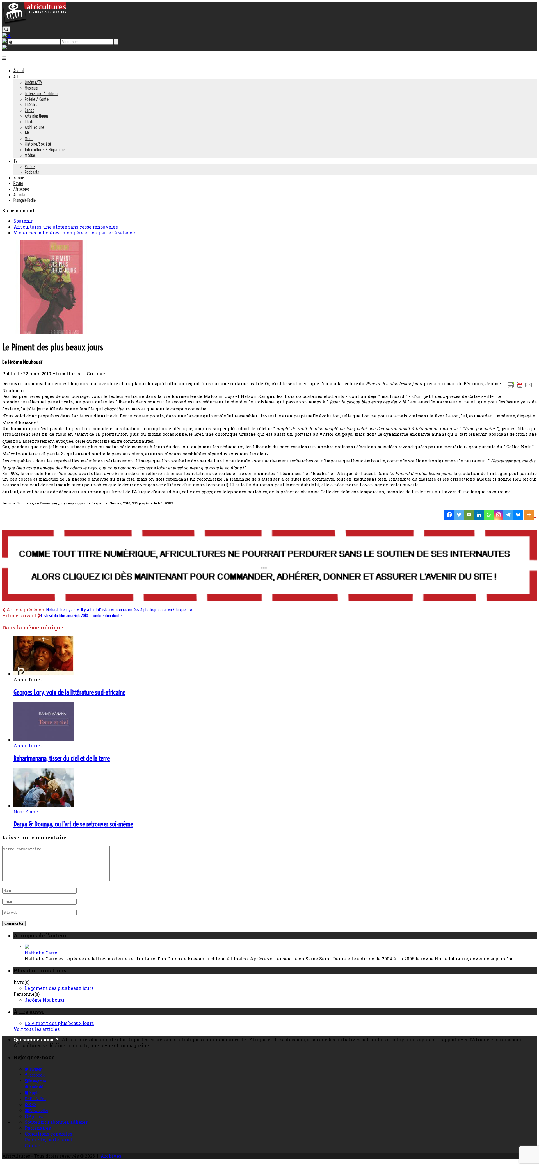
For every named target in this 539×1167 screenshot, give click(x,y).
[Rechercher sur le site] (6, 29)
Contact (33, 1145)
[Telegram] (508, 515)
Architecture (34, 127)
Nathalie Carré (41, 953)
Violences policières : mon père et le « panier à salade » (74, 233)
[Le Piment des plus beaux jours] (51, 332)
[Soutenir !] (269, 566)
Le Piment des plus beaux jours (59, 1023)
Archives (111, 1156)
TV (15, 161)
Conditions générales (48, 1134)
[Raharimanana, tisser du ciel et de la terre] (43, 740)
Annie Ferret (27, 745)
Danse (29, 110)
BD (27, 133)
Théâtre (31, 105)
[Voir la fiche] (27, 947)
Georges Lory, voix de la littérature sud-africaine (69, 692)
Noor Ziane (25, 811)
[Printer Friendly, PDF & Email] (520, 387)
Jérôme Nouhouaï (45, 1000)
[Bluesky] (518, 515)
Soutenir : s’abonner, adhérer (56, 1122)
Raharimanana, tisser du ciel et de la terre (61, 758)
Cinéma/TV (33, 82)
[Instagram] (498, 515)
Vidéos (30, 166)
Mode (29, 138)
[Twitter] (459, 515)
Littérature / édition (41, 93)
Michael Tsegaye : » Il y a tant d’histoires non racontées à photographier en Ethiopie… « (120, 610)
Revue (18, 183)
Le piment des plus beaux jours (59, 988)
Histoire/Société (38, 144)
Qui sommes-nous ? (35, 1039)
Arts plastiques (37, 116)
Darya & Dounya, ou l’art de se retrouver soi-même (73, 824)
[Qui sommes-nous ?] (4, 48)
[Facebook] (449, 515)
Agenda (19, 194)
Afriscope (21, 189)
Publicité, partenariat (49, 1140)
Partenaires (38, 1128)
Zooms (19, 178)
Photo (30, 121)
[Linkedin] (479, 515)
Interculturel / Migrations (45, 149)
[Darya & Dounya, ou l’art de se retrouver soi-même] (43, 806)
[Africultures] (34, 23)
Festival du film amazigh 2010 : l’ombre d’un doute (81, 615)
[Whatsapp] (489, 515)
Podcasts (32, 172)
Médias (30, 155)
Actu (16, 76)
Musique (31, 88)
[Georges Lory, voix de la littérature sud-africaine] (43, 674)
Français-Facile (24, 200)
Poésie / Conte (37, 99)
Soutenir (23, 221)
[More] (530, 515)
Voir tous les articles (36, 1029)
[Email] (469, 515)
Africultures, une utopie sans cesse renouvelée (65, 227)
